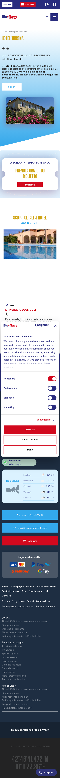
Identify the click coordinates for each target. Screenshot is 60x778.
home (4, 32)
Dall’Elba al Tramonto (13, 628)
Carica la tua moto (12, 664)
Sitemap (50, 606)
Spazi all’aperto (10, 653)
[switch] (52, 388)
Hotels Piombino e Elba (18, 32)
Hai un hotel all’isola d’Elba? (17, 707)
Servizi (30, 601)
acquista (29, 4)
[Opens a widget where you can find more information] (46, 772)
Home (5, 586)
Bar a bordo (8, 671)
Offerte (30, 586)
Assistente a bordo (12, 646)
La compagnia (17, 586)
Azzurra (6, 601)
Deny (30, 449)
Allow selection (30, 439)
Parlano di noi (43, 601)
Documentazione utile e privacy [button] (30, 729)
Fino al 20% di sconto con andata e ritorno (25, 621)
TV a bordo (8, 649)
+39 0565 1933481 (12, 59)
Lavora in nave (10, 657)
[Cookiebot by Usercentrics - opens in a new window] (36, 326)
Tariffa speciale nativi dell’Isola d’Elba (21, 636)
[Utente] (47, 4)
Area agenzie (9, 606)
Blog (14, 601)
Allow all (30, 429)
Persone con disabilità (13, 679)
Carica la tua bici (10, 668)
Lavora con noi (26, 606)
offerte (7, 4)
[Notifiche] (54, 4)
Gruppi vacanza (10, 625)
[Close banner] (55, 326)
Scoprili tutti (30, 223)
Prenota (30, 184)
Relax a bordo (9, 660)
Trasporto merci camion (15, 704)
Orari (24, 591)
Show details (43, 419)
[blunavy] (9, 15)
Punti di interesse (11, 591)
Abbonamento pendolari (15, 632)
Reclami (40, 606)
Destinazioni (42, 586)
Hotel (53, 586)
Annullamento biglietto (14, 675)
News (22, 601)
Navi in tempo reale (39, 591)
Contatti (6, 595)
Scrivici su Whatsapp (15, 462)
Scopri (11, 86)
